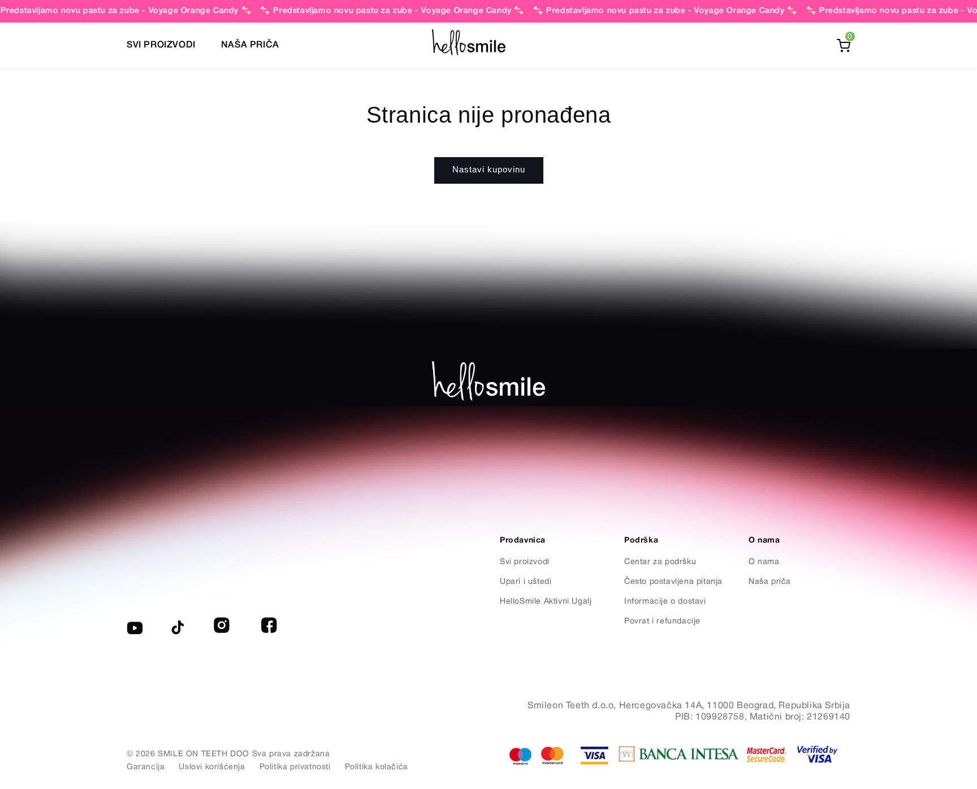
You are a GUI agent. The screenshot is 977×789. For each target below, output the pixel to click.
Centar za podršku (660, 562)
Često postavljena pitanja (673, 582)
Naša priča (770, 582)
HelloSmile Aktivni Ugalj (545, 601)
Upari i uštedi (525, 582)
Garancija (146, 767)
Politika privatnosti (295, 767)
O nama (764, 562)
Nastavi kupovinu (488, 169)
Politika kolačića (376, 767)
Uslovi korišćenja (212, 767)
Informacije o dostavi (665, 601)
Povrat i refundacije (662, 621)
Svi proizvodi (525, 562)
